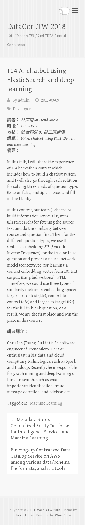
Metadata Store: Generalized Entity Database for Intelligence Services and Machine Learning (40, 429)
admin (24, 100)
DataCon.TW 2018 (36, 26)
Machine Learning (46, 403)
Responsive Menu (75, 10)
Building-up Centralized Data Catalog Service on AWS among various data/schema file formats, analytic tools (41, 459)
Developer (22, 108)
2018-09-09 (50, 100)
